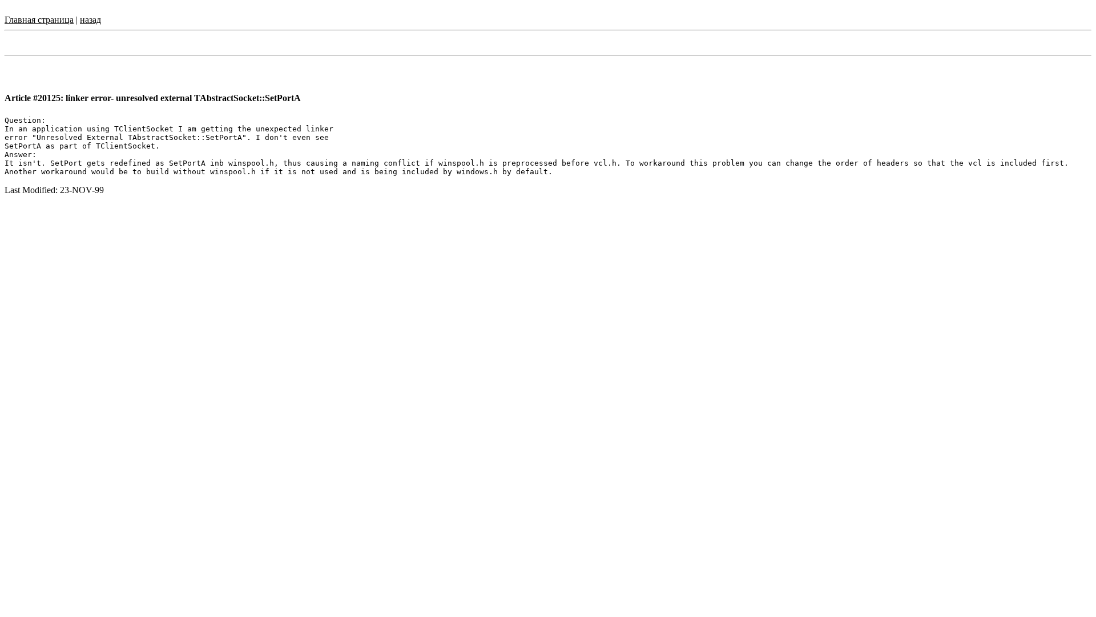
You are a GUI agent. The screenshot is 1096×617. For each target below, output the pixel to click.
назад (90, 20)
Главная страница (39, 20)
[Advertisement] (548, 232)
